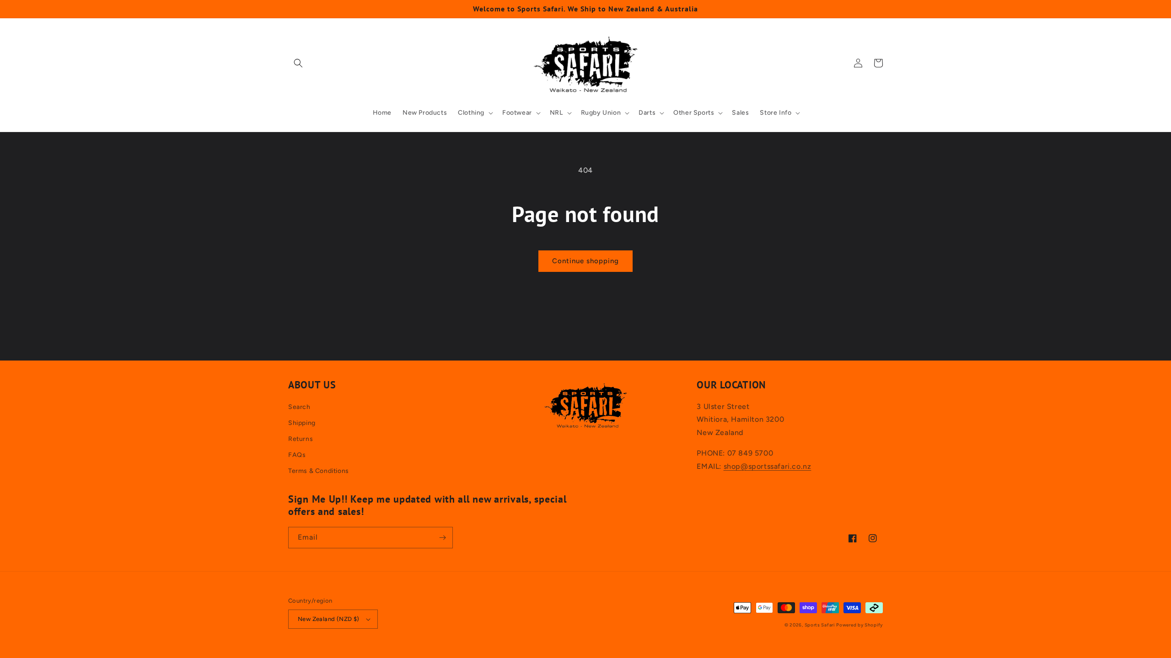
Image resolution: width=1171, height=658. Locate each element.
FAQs (297, 455)
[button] (298, 63)
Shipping (302, 423)
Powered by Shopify (859, 625)
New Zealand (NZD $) (329, 619)
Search (299, 407)
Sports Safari (820, 625)
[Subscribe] (442, 537)
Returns (300, 439)
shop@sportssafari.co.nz (767, 466)
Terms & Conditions (318, 471)
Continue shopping (585, 261)
